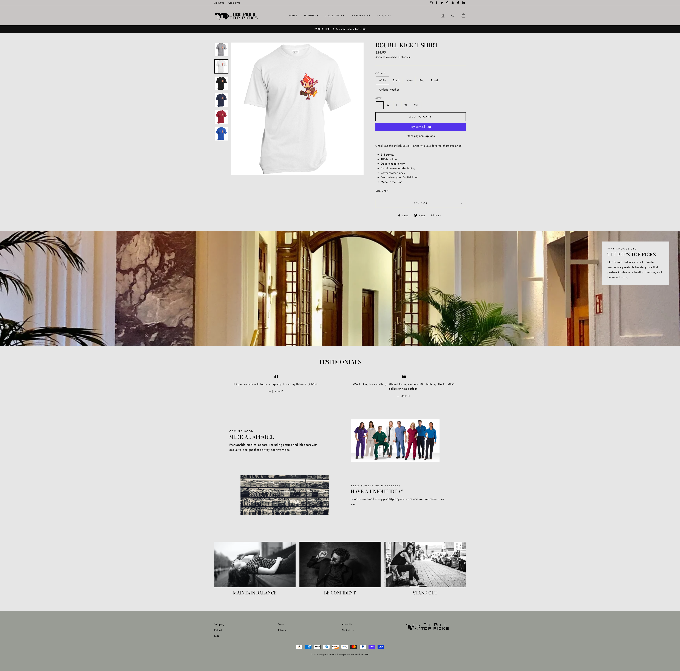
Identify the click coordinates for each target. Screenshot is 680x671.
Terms (281, 624)
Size (378, 98)
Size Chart (381, 191)
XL (405, 105)
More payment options (421, 136)
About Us (219, 2)
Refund (218, 630)
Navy (409, 80)
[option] (340, 29)
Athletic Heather (389, 90)
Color (380, 73)
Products (311, 15)
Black (396, 80)
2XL (416, 105)
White (382, 80)
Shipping (380, 57)
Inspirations (361, 15)
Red (422, 80)
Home (293, 15)
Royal (434, 80)
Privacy (282, 630)
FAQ (216, 636)
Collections (335, 15)
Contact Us (234, 2)
